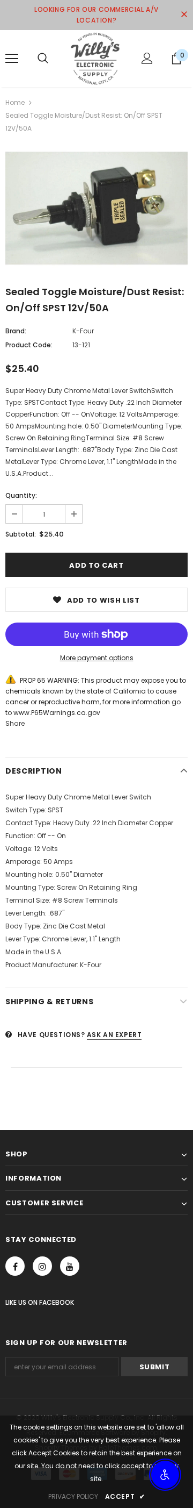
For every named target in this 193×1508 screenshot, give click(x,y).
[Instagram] (42, 1266)
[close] (184, 15)
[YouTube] (69, 1266)
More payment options (96, 657)
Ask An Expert (114, 1034)
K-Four (83, 330)
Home (15, 102)
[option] (96, 208)
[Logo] (95, 58)
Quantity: (21, 495)
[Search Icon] (43, 58)
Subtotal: (20, 534)
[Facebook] (15, 1266)
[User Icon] (147, 58)
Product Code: (29, 344)
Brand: (15, 330)
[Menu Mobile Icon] (11, 58)
